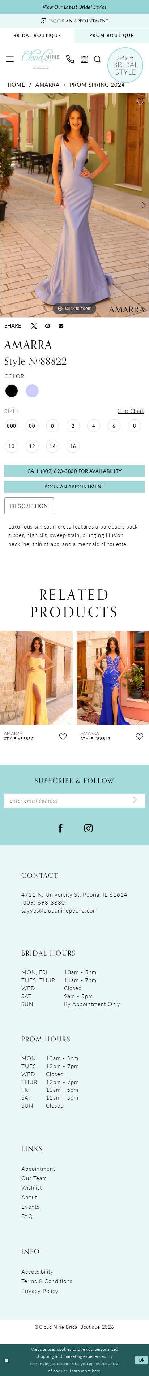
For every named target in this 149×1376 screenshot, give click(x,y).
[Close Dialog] (6, 1360)
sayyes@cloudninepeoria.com (59, 910)
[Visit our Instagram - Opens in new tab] (88, 827)
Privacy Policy (39, 1291)
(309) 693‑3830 (43, 902)
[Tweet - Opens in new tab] (34, 325)
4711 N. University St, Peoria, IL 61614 (74, 894)
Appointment (38, 1169)
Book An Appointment (74, 486)
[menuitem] (37, 36)
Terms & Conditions (46, 1281)
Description (29, 506)
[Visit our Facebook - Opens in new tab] (60, 827)
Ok (142, 1359)
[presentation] (36, 678)
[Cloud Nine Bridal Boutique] (40, 59)
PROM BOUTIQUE (111, 36)
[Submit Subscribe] (135, 801)
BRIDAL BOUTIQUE (37, 36)
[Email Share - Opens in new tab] (61, 326)
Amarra (47, 85)
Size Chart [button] (131, 411)
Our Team (34, 1178)
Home (16, 85)
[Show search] (98, 59)
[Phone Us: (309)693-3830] (70, 59)
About (29, 1197)
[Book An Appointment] (84, 59)
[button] (10, 59)
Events (30, 1207)
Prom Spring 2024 (97, 85)
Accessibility (37, 1272)
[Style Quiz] (125, 65)
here (96, 1370)
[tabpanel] (74, 205)
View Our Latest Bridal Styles (75, 6)
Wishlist (31, 1187)
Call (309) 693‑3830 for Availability (74, 470)
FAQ (27, 1216)
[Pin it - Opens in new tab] (47, 325)
